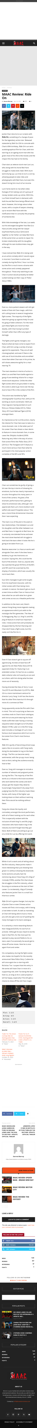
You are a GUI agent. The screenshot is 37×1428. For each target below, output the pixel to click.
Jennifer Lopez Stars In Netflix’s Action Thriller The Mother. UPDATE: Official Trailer (27, 1130)
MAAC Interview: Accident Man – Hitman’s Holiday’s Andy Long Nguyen (8, 1052)
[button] (3, 43)
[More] (28, 1114)
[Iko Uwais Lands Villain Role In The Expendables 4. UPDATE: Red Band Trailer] (7, 1314)
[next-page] (6, 1206)
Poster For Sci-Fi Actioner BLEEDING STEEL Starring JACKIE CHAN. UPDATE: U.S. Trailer (26, 1038)
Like (32, 1240)
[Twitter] (8, 106)
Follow (31, 1245)
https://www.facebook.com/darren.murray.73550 (18, 1159)
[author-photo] (18, 1153)
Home (3, 87)
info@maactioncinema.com (22, 1401)
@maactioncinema (18, 1280)
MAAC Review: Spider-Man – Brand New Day (23, 1179)
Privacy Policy (9, 1422)
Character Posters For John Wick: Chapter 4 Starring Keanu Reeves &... (23, 1325)
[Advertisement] (18, 21)
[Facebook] (4, 106)
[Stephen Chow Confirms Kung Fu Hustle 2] (7, 1335)
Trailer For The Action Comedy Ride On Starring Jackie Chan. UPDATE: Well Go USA (9, 1037)
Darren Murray (8, 101)
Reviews (9, 87)
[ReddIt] (18, 106)
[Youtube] (29, 1415)
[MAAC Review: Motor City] (7, 1189)
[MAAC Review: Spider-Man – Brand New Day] (7, 1180)
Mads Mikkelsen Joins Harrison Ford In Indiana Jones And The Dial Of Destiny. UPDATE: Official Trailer (10, 1131)
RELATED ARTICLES (10, 1170)
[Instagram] (13, 1415)
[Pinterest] (13, 106)
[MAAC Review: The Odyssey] (7, 1199)
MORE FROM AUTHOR (26, 1170)
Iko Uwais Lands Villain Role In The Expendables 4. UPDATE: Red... (23, 1314)
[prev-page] (3, 1206)
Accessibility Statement (24, 1422)
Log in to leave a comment (18, 1219)
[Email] (22, 106)
